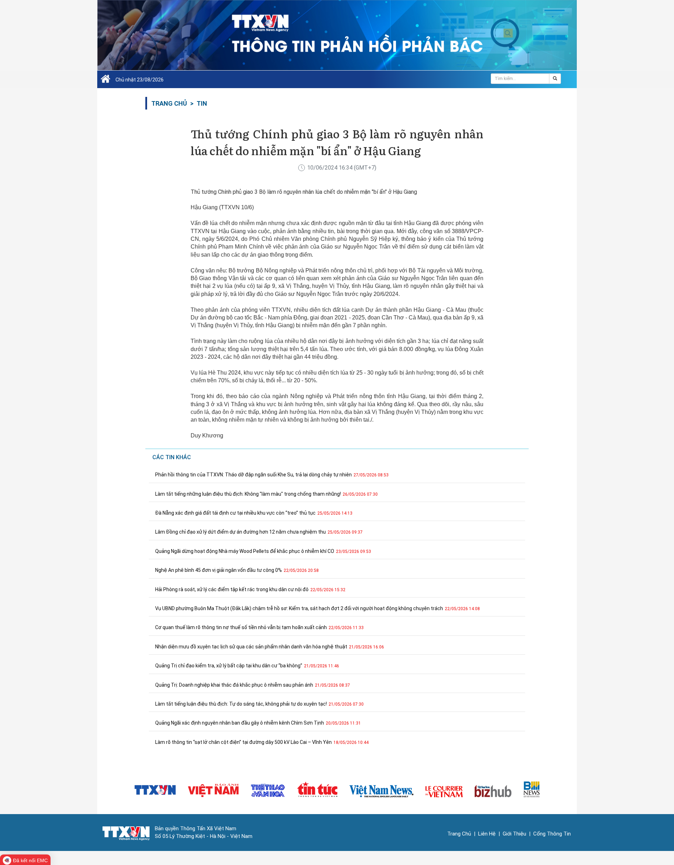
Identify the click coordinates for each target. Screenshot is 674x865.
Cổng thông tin (552, 834)
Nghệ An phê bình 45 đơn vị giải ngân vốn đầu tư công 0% (237, 570)
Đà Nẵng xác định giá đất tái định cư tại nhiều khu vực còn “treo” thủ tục (253, 513)
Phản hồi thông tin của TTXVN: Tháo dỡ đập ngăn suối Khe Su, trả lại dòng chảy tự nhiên (272, 474)
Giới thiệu (514, 834)
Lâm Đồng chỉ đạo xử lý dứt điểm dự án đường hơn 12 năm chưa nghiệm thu (259, 532)
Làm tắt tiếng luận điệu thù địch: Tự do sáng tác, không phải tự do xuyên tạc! (259, 704)
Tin (202, 103)
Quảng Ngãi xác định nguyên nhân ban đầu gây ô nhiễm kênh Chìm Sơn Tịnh (258, 723)
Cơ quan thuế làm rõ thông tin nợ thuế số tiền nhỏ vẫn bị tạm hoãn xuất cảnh (259, 627)
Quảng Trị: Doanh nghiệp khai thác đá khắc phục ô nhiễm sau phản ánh (252, 685)
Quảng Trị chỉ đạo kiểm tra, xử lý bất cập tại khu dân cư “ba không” (247, 665)
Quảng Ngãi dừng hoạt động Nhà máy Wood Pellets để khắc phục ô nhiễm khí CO (263, 551)
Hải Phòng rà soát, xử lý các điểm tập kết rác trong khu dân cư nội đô (250, 589)
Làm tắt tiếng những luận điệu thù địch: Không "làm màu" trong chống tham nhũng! (266, 494)
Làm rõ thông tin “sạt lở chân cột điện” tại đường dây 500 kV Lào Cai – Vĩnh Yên (262, 742)
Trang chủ (169, 103)
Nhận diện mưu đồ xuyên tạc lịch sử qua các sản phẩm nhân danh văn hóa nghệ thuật (269, 646)
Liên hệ (487, 834)
